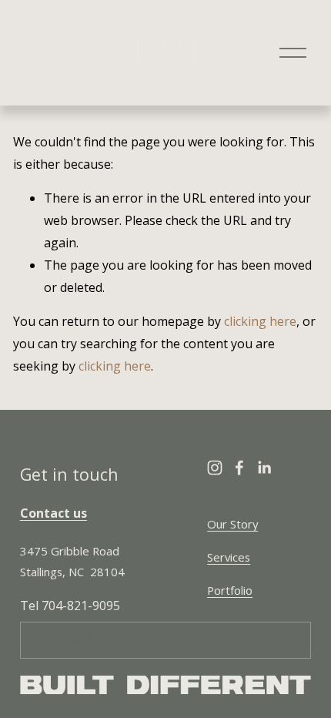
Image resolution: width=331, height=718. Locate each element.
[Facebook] (239, 467)
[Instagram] (214, 467)
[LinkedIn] (264, 467)
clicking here (260, 321)
